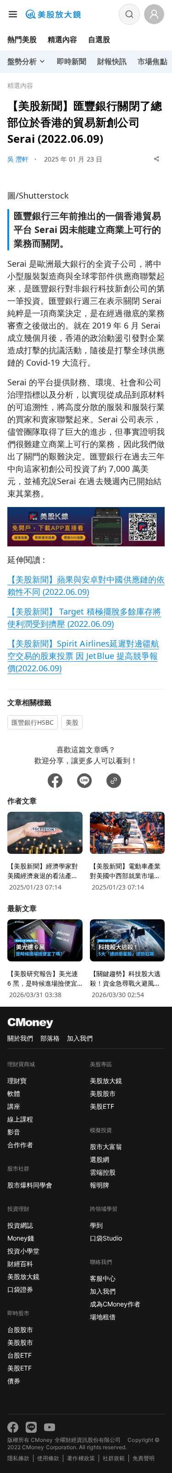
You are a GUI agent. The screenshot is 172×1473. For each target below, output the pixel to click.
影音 (13, 1132)
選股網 (99, 1159)
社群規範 (114, 1458)
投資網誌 (20, 1225)
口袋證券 (20, 1289)
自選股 (99, 39)
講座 (13, 1106)
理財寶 (17, 1081)
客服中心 (103, 1278)
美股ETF (19, 1368)
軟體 (13, 1093)
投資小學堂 (23, 1251)
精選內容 (62, 39)
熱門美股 (22, 39)
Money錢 (20, 1238)
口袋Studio (106, 1238)
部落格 (50, 1038)
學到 (96, 1225)
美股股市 (20, 1342)
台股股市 (20, 1329)
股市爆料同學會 (29, 1185)
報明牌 (99, 1185)
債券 (13, 1381)
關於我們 (20, 1038)
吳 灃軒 (17, 159)
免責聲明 (144, 1458)
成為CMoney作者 (115, 1304)
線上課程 (20, 1119)
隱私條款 (18, 1458)
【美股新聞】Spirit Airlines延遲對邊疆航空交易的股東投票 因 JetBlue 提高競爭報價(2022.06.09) (83, 656)
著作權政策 (80, 1458)
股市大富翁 (106, 1146)
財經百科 (20, 1264)
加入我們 (80, 1038)
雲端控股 (103, 1172)
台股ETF (19, 1355)
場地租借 (103, 1317)
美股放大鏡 (23, 1276)
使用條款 (48, 1458)
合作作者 (20, 1145)
